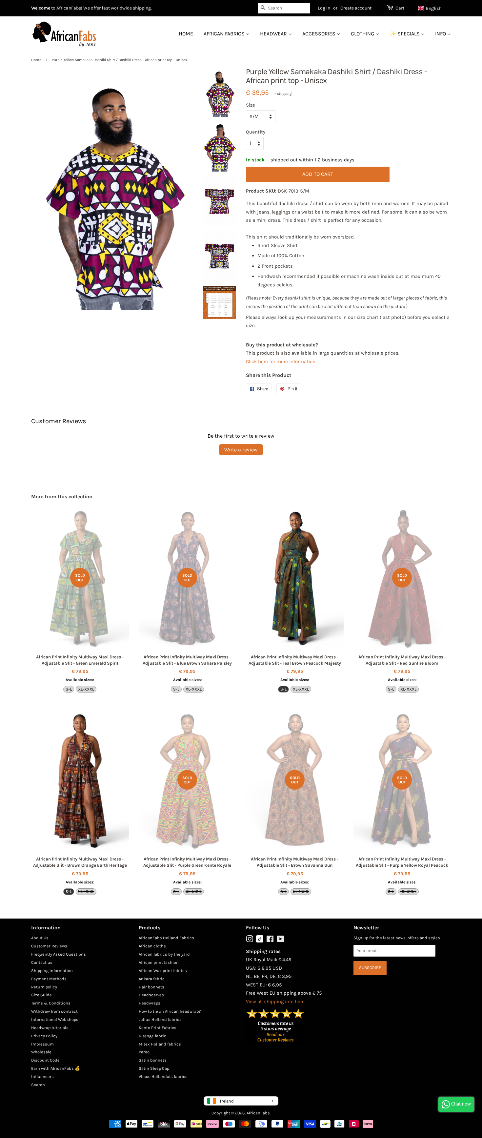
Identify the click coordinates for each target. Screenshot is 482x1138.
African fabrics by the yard (164, 954)
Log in (324, 8)
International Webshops (54, 1019)
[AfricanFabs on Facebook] (270, 940)
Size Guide (41, 994)
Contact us (41, 962)
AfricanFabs (258, 1112)
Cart (399, 8)
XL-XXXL (86, 689)
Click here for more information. (281, 361)
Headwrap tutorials (50, 1027)
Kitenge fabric (152, 1035)
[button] (432, 8)
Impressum (42, 1044)
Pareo (144, 1051)
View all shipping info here (275, 1001)
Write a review (241, 449)
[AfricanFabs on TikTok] (259, 941)
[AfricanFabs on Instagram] (249, 940)
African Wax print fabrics (163, 970)
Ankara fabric (152, 978)
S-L (69, 689)
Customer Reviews (49, 945)
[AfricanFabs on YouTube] (280, 940)
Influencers (42, 1076)
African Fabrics (225, 34)
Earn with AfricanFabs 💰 (55, 1068)
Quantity (255, 132)
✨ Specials (405, 34)
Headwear (274, 34)
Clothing (363, 34)
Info (441, 34)
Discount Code (45, 1060)
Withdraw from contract (54, 1011)
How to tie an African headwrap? (170, 1011)
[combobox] (284, 8)
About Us (40, 937)
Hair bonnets (151, 986)
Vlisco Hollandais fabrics (163, 1076)
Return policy (44, 986)
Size (250, 105)
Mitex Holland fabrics (160, 1044)
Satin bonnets (153, 1060)
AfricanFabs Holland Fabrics (166, 937)
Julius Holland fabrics (160, 1019)
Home (186, 34)
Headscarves (151, 994)
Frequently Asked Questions (58, 954)
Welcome (40, 8)
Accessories (319, 34)
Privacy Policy (44, 1035)
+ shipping (282, 93)
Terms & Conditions (50, 1003)
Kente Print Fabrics (157, 1027)
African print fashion (159, 962)
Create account (356, 8)
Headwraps (149, 1003)
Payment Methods (49, 978)
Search (38, 1084)
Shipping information (52, 970)
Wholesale (41, 1051)
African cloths (152, 945)
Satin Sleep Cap (154, 1068)
